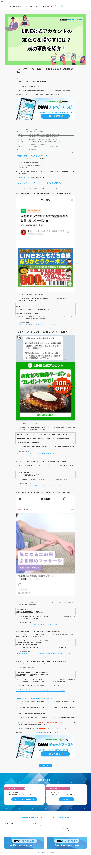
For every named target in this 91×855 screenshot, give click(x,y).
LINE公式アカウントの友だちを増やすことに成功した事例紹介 (30, 131)
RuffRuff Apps (69, 152)
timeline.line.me (22, 599)
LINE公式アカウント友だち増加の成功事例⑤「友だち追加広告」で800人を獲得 (35, 144)
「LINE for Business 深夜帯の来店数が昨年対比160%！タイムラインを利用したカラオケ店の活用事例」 (39, 485)
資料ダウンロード (64, 823)
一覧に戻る (45, 765)
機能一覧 (34, 823)
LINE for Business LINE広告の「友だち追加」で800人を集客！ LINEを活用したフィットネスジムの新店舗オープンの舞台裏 (44, 653)
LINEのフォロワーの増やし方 (25, 177)
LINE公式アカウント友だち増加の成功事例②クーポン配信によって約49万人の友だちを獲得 (38, 136)
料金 (5, 825)
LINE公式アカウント (32, 94)
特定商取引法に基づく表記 (66, 828)
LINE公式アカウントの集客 (33, 732)
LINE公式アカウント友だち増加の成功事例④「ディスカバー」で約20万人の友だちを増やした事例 (39, 141)
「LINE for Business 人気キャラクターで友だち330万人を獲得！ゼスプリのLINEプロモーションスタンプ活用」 (40, 690)
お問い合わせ (63, 825)
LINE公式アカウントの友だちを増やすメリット (27, 129)
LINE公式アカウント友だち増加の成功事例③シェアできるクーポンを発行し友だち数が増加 (38, 139)
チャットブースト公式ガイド (38, 825)
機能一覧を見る (67, 799)
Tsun (74, 152)
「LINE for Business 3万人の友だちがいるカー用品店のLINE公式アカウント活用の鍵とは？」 (36, 324)
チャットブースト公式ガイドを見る (24, 799)
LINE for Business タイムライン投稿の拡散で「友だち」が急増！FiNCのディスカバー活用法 (37, 624)
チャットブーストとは (9, 823)
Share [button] (18, 78)
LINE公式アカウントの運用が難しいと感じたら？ (27, 149)
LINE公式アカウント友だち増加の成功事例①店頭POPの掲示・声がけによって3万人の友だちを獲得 (39, 134)
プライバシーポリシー (65, 830)
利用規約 (62, 833)
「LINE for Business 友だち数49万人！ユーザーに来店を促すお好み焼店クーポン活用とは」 (36, 453)
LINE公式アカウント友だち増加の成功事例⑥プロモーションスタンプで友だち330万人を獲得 (38, 146)
